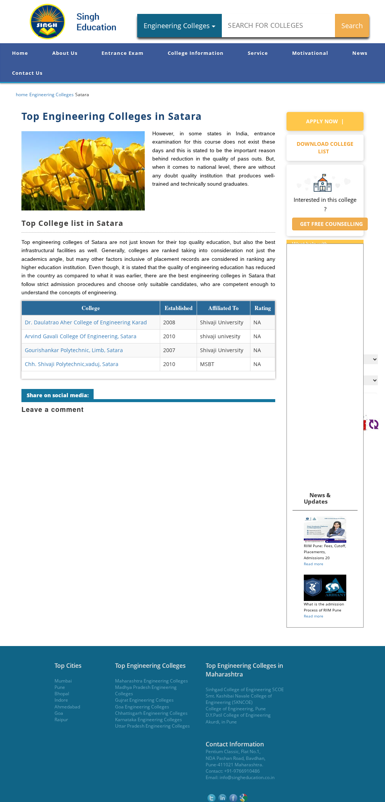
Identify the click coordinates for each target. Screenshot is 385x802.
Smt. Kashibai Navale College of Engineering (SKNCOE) (239, 699)
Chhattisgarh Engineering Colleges (151, 713)
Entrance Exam (123, 53)
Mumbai (63, 681)
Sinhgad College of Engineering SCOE (245, 689)
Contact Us (27, 73)
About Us (64, 53)
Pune (60, 687)
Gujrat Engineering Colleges (144, 700)
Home (20, 53)
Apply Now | (325, 121)
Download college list (325, 147)
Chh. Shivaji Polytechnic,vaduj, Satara (71, 364)
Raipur (61, 719)
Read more (313, 563)
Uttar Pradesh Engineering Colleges (152, 726)
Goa (59, 713)
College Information (196, 53)
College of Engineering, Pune (236, 708)
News (359, 53)
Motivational (310, 53)
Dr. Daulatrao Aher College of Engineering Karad (86, 322)
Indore (61, 700)
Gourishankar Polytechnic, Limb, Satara (74, 350)
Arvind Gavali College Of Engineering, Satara (80, 336)
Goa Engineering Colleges (142, 707)
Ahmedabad (67, 707)
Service (258, 53)
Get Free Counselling (330, 223)
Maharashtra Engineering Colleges (151, 681)
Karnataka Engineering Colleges (148, 719)
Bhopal (62, 693)
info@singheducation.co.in (247, 777)
